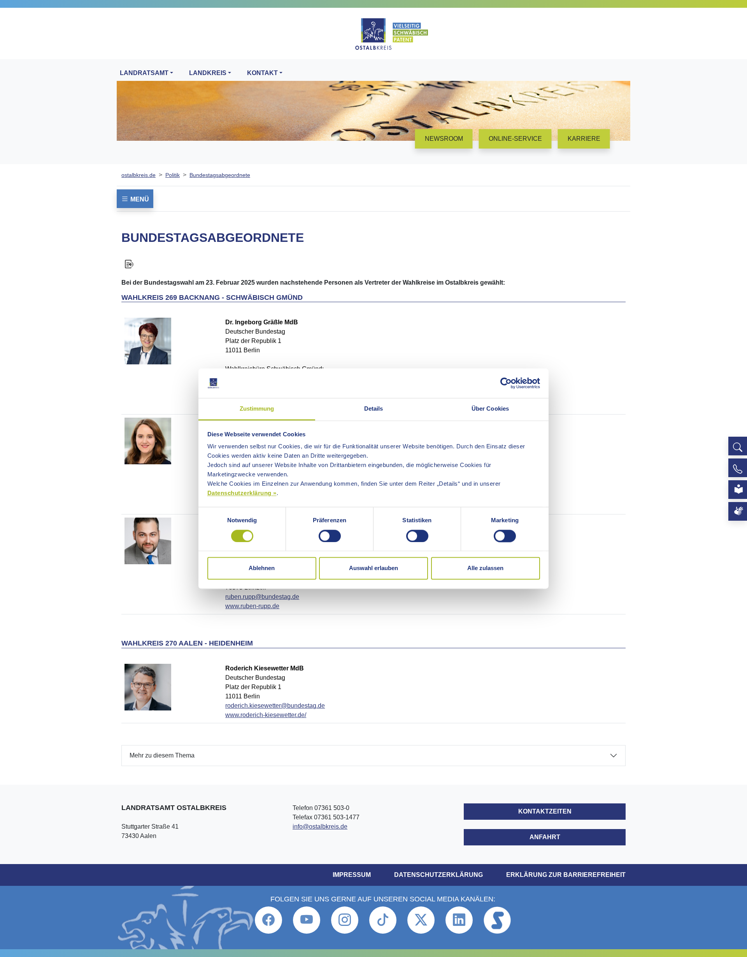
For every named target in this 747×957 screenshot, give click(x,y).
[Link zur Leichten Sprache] (737, 489)
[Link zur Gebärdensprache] (737, 511)
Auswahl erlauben (373, 568)
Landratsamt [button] (144, 73)
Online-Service (515, 138)
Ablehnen (262, 568)
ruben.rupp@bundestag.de (262, 596)
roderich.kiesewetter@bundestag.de (275, 705)
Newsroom (444, 138)
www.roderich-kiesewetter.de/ (265, 715)
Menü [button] (139, 199)
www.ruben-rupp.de (252, 606)
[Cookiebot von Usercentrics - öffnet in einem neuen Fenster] (506, 383)
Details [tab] (373, 409)
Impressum (352, 874)
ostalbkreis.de (138, 175)
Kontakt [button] (262, 73)
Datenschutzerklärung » (242, 493)
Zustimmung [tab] (257, 409)
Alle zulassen (485, 568)
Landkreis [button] (207, 73)
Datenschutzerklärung (438, 874)
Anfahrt (545, 837)
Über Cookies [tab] (490, 409)
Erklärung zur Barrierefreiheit (566, 874)
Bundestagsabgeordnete (219, 175)
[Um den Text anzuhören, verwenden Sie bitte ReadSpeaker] (373, 264)
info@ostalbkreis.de (320, 826)
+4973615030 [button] (737, 467)
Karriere (584, 138)
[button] (737, 446)
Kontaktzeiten (545, 811)
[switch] (330, 536)
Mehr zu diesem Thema (162, 755)
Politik (172, 175)
